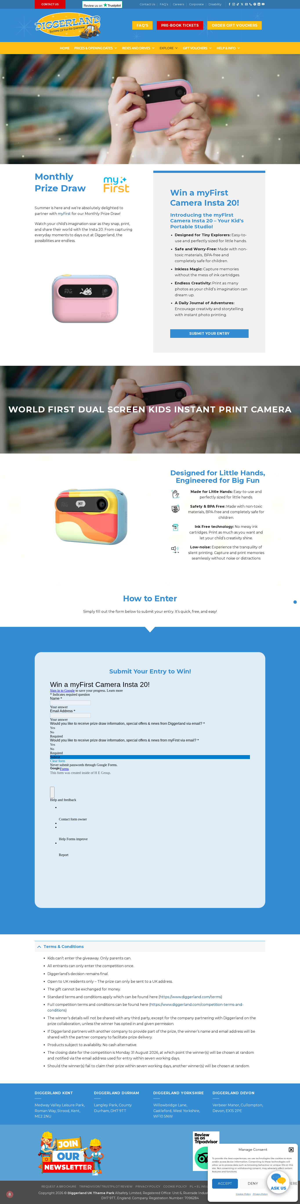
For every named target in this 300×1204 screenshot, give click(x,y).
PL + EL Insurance (204, 1186)
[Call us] (250, 4)
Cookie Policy (243, 1194)
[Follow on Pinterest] (254, 4)
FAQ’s (164, 4)
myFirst (64, 214)
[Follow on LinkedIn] (259, 4)
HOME (64, 48)
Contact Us (147, 4)
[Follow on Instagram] (233, 4)
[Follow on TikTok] (238, 4)
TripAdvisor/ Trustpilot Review (105, 1186)
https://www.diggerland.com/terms (190, 997)
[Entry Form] (295, 602)
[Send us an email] (246, 4)
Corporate (196, 4)
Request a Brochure (59, 1186)
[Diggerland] (68, 25)
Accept (225, 1183)
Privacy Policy (260, 1194)
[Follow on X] (242, 4)
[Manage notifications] (9, 1194)
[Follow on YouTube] (263, 4)
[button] (291, 1149)
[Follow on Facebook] (229, 4)
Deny (253, 1183)
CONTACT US (50, 4)
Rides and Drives (136, 48)
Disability (215, 4)
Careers (178, 4)
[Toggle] (39, 946)
